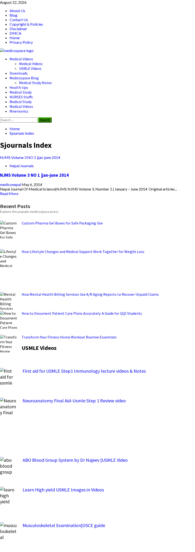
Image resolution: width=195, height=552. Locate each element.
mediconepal (11, 184)
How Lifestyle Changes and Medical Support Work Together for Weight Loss (83, 251)
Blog (13, 15)
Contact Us (19, 19)
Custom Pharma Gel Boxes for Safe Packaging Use (62, 223)
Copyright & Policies (26, 24)
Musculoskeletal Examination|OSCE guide (64, 525)
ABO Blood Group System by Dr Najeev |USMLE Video (75, 460)
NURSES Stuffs (21, 97)
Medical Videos (21, 59)
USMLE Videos (30, 68)
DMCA (15, 33)
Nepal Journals (22, 165)
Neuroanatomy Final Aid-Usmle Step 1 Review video (74, 401)
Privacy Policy (21, 42)
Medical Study (21, 92)
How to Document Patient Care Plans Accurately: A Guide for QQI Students (82, 313)
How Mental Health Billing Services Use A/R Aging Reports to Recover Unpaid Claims (90, 294)
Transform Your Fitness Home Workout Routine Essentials (69, 337)
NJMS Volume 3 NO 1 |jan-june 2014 (30, 157)
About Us (17, 10)
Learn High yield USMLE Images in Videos (63, 490)
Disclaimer (18, 28)
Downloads (19, 73)
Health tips (19, 87)
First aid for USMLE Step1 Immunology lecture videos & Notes (84, 371)
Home (15, 37)
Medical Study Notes (35, 82)
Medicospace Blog (24, 78)
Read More (9, 193)
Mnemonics (19, 111)
